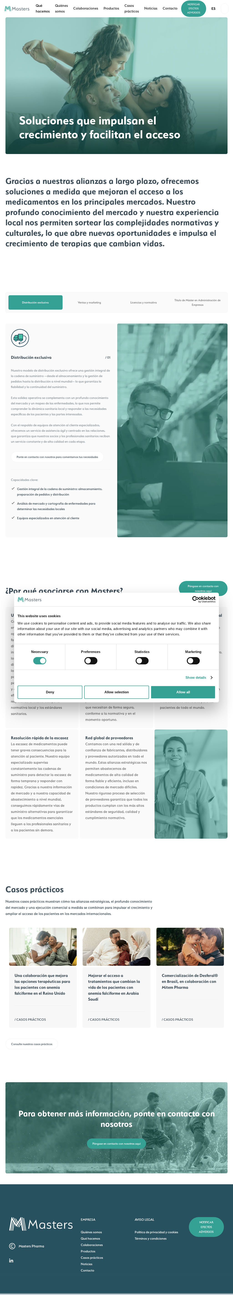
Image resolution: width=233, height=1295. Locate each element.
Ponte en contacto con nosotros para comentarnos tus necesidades (57, 457)
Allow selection (116, 692)
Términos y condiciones (151, 1238)
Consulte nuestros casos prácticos (31, 1044)
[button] (213, 8)
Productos (88, 1251)
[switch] (90, 660)
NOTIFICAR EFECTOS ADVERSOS (193, 8)
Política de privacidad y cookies (156, 1232)
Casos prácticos (92, 1257)
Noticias (86, 1264)
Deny (50, 692)
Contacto (87, 1270)
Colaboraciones (92, 1245)
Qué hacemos (90, 1238)
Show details (195, 677)
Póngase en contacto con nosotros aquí (203, 588)
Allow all (183, 692)
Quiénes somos (91, 1232)
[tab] (35, 302)
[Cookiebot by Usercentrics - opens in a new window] (195, 599)
